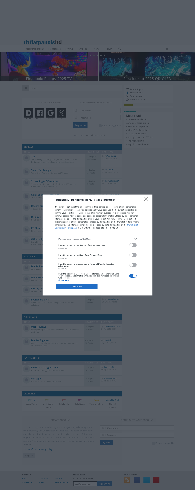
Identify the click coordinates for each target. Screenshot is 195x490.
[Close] (147, 200)
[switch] (133, 245)
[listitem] (97, 238)
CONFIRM (77, 286)
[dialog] (97, 245)
